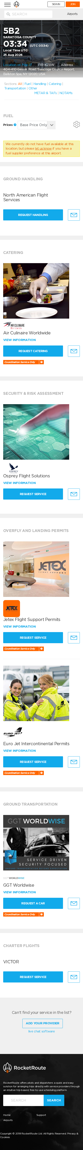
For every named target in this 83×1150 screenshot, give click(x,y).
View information (20, 340)
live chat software (41, 1031)
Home (6, 1114)
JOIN (72, 4)
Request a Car (33, 903)
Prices (8, 125)
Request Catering (33, 351)
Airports (72, 14)
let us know (43, 148)
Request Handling (33, 215)
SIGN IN (56, 4)
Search (54, 1100)
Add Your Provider (42, 1023)
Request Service (33, 494)
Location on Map (16, 65)
